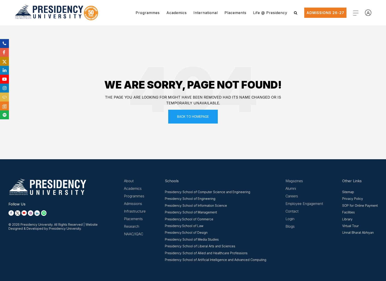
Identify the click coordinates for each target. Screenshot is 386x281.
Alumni (290, 188)
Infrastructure (135, 211)
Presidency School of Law (184, 226)
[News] (4, 105)
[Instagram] (4, 88)
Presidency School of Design (186, 232)
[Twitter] (4, 61)
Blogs (290, 226)
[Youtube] (4, 79)
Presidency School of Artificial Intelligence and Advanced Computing (215, 260)
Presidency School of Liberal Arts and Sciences (200, 246)
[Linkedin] (4, 70)
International (205, 12)
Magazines (294, 181)
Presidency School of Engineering (190, 198)
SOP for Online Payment (360, 205)
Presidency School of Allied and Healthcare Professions (206, 253)
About (129, 181)
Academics (176, 12)
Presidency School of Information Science (196, 205)
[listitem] (11, 213)
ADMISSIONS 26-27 (325, 12)
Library (347, 219)
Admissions (133, 203)
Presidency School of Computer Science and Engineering (207, 192)
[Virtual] (4, 97)
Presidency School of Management (191, 212)
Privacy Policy (352, 198)
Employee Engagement (304, 203)
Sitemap (348, 192)
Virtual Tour (350, 226)
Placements (235, 12)
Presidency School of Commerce (189, 219)
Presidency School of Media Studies (192, 239)
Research (131, 226)
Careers (291, 196)
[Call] (4, 43)
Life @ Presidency (270, 12)
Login (289, 219)
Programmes (148, 12)
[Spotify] (4, 114)
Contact (291, 211)
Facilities (348, 212)
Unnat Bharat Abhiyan (358, 232)
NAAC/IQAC (133, 234)
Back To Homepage (193, 116)
